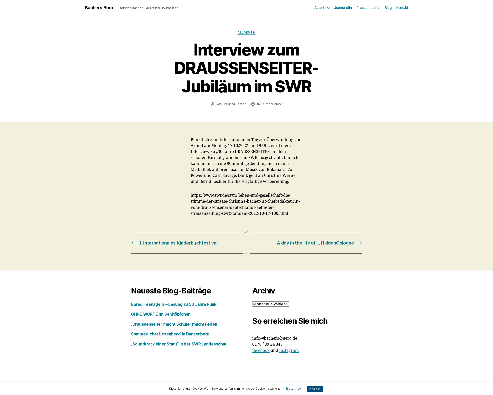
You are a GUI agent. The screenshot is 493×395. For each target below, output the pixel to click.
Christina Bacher (234, 104)
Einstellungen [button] (294, 388)
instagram (289, 350)
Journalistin (343, 8)
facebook (261, 350)
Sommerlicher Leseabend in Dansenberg (170, 334)
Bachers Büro (99, 7)
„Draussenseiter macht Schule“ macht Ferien (174, 324)
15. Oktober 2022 (269, 104)
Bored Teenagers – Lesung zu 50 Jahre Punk (173, 304)
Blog (388, 8)
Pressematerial (368, 8)
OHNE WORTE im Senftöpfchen (160, 314)
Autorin (320, 8)
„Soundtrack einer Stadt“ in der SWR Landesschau (179, 344)
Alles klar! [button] (314, 388)
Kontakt (402, 8)
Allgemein (246, 32)
